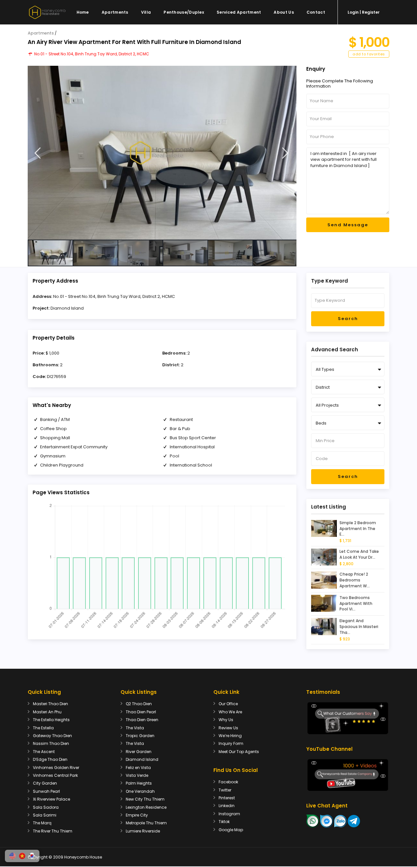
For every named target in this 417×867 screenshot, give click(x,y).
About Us (284, 12)
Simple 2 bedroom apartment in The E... (357, 528)
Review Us (228, 728)
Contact (316, 12)
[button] (12, 856)
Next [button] (285, 153)
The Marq (42, 823)
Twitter (225, 790)
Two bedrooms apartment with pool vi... (355, 603)
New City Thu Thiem (145, 799)
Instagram (229, 814)
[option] (162, 153)
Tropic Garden (140, 735)
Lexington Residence (146, 807)
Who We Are (230, 712)
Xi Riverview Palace (51, 799)
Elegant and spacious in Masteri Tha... (358, 626)
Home (83, 12)
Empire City (137, 815)
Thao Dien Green (142, 719)
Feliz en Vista (138, 767)
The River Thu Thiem (52, 831)
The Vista (135, 728)
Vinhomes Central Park (55, 775)
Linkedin (227, 805)
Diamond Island (67, 308)
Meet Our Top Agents (239, 751)
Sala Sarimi (44, 815)
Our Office (228, 703)
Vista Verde (137, 775)
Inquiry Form (231, 743)
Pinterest (227, 798)
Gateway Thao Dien (52, 735)
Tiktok (224, 821)
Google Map (231, 829)
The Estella (43, 728)
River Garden (138, 751)
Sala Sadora (46, 807)
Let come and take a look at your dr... (359, 554)
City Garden (45, 783)
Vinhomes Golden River (56, 767)
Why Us (226, 719)
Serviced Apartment (239, 12)
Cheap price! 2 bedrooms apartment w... (354, 580)
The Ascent (44, 751)
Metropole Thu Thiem (146, 823)
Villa (146, 12)
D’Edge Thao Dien (50, 759)
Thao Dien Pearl (141, 712)
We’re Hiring (230, 735)
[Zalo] (340, 821)
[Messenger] (326, 821)
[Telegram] (354, 821)
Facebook (228, 782)
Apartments (115, 12)
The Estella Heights (51, 719)
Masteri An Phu (47, 712)
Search (348, 318)
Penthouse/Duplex (184, 12)
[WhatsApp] (312, 821)
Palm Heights (139, 783)
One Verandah (140, 791)
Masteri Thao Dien (50, 703)
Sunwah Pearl (46, 791)
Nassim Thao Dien (51, 743)
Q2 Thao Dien (139, 703)
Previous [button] (37, 153)
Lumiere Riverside (143, 831)
